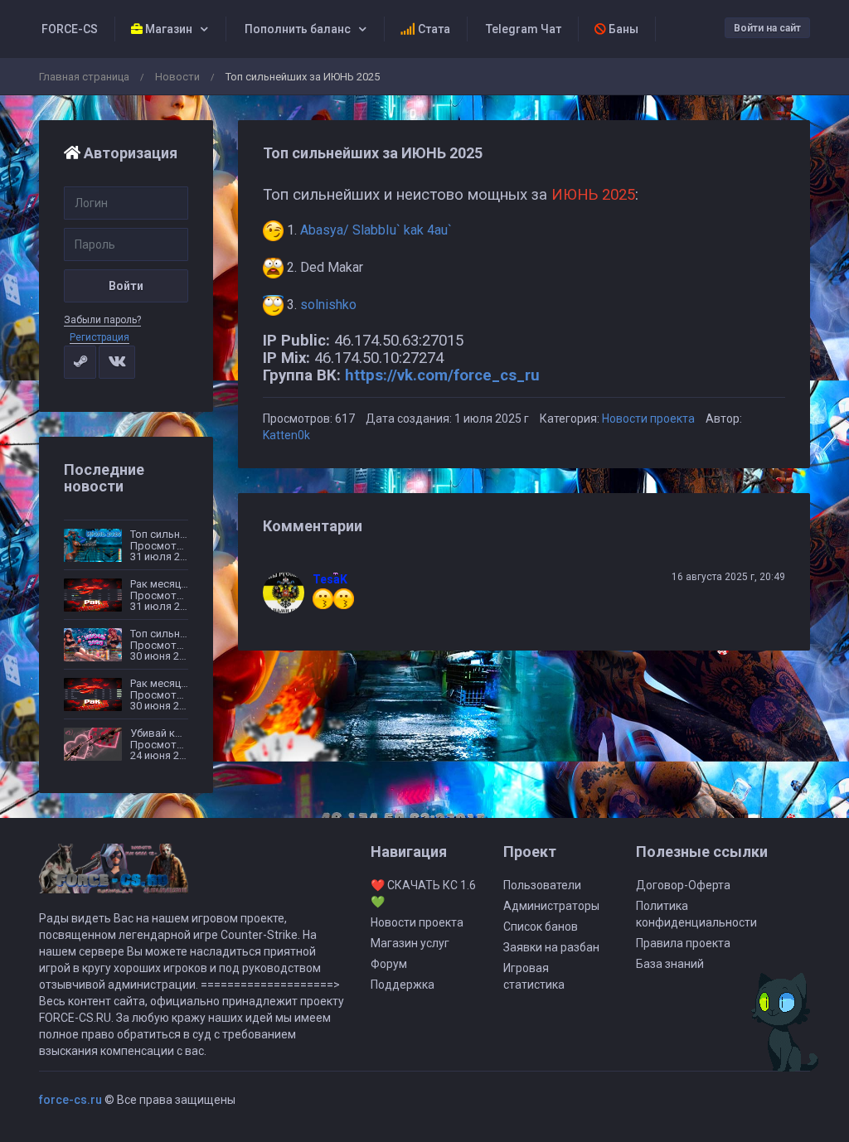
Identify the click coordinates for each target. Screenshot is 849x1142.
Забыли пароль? (102, 320)
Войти (126, 286)
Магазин (167, 29)
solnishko (328, 304)
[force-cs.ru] (113, 876)
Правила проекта (683, 943)
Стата (432, 29)
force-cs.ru (70, 1099)
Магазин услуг (410, 943)
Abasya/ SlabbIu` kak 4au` (376, 230)
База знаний (670, 963)
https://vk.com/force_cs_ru (442, 375)
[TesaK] (288, 592)
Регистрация (99, 337)
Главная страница (84, 76)
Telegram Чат (522, 29)
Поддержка (402, 984)
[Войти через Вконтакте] (117, 362)
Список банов (540, 926)
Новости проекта (648, 418)
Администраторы (551, 905)
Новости (177, 76)
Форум (389, 963)
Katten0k (286, 435)
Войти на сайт (767, 28)
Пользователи (542, 885)
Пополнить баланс (296, 29)
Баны (622, 29)
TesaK (330, 579)
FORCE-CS (68, 29)
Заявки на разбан (551, 947)
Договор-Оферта (683, 885)
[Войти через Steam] (80, 362)
